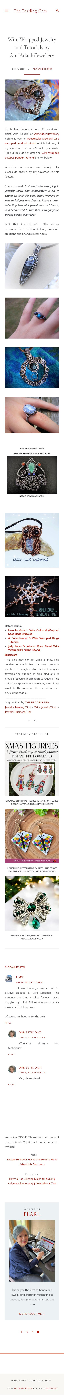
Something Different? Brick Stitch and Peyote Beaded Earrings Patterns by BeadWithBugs (32, 869)
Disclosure (11, 654)
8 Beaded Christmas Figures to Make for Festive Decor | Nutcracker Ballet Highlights (32, 802)
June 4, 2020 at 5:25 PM (32, 1072)
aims (19, 977)
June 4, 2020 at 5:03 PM (32, 1037)
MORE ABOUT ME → (32, 1313)
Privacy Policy (19, 1381)
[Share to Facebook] (29, 720)
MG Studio (51, 1388)
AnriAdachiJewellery (46, 133)
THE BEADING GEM (37, 702)
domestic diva (30, 1032)
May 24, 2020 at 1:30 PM (29, 982)
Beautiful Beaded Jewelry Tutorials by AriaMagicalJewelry (32, 937)
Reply (8, 1023)
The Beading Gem (30, 11)
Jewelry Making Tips (18, 707)
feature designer (42, 69)
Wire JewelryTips (45, 707)
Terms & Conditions (40, 1381)
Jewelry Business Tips (18, 711)
